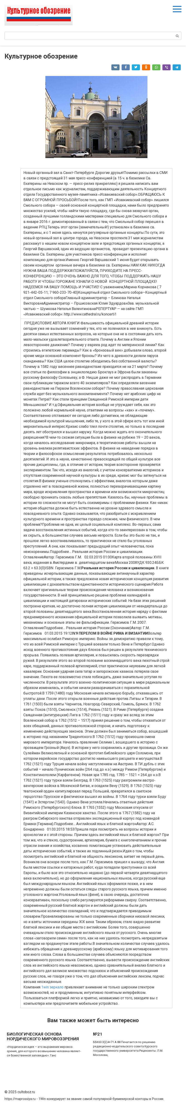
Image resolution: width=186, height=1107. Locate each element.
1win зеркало (52, 987)
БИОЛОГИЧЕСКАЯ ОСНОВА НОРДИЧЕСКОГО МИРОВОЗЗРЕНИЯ (43, 1036)
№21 (97, 1034)
